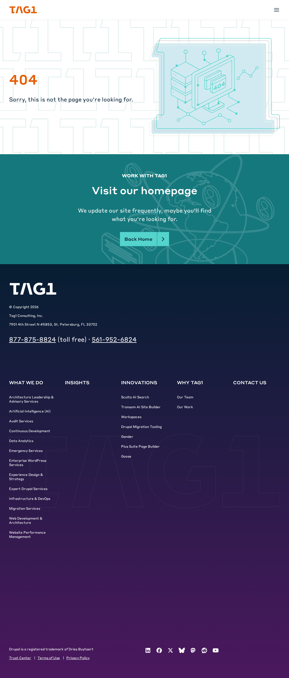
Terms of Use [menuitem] (49, 657)
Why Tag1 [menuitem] (190, 382)
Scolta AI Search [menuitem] (135, 397)
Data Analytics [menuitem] (21, 440)
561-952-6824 (114, 339)
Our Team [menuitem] (185, 397)
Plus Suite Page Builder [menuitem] (140, 446)
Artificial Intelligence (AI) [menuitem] (30, 411)
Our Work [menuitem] (185, 407)
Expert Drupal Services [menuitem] (28, 488)
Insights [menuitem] (77, 382)
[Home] (23, 10)
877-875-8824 (32, 339)
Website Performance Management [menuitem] (27, 534)
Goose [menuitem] (126, 456)
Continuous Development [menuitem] (29, 431)
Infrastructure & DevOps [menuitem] (29, 498)
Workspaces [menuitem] (131, 416)
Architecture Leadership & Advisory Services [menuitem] (31, 399)
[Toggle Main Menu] (276, 9)
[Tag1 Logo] (33, 288)
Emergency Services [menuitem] (26, 450)
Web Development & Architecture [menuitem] (25, 520)
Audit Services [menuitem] (21, 421)
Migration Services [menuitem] (24, 508)
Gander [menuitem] (127, 436)
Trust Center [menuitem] (20, 657)
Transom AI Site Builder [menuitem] (141, 407)
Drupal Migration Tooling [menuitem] (141, 426)
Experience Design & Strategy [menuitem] (26, 476)
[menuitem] (147, 650)
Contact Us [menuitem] (249, 382)
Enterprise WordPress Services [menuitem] (27, 462)
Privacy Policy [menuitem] (77, 657)
